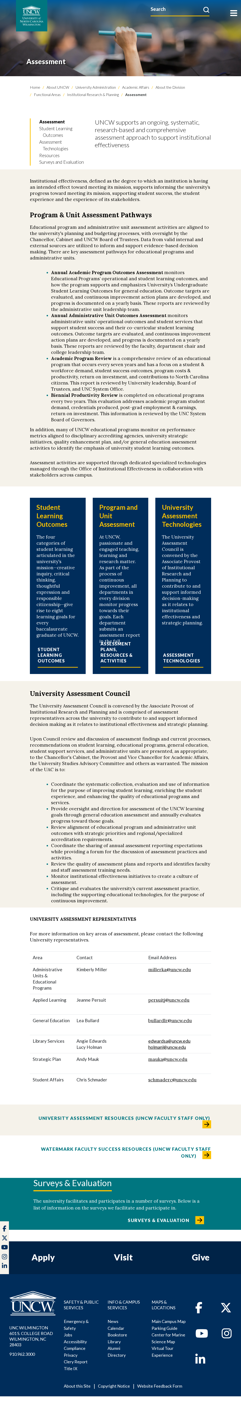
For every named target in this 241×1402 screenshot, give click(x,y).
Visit (123, 1257)
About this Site (77, 1386)
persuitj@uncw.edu (168, 1000)
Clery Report (76, 1361)
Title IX (70, 1368)
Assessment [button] (52, 121)
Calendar (116, 1328)
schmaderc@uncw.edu (172, 1080)
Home (35, 87)
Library (114, 1341)
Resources (49, 155)
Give (200, 1257)
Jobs (68, 1334)
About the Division (170, 87)
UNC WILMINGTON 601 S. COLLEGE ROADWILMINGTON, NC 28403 (31, 1336)
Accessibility (75, 1341)
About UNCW (57, 87)
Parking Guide (164, 1328)
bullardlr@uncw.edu (170, 1020)
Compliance (74, 1348)
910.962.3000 (22, 1354)
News (113, 1321)
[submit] (206, 9)
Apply (43, 1257)
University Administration (95, 87)
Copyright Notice (114, 1386)
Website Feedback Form (159, 1386)
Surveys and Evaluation (61, 162)
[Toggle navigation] (233, 13)
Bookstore (117, 1334)
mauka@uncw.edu (167, 1059)
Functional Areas (47, 94)
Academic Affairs (135, 87)
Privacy (70, 1355)
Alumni (114, 1348)
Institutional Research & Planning (92, 94)
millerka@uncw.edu (169, 969)
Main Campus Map (169, 1321)
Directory (117, 1355)
